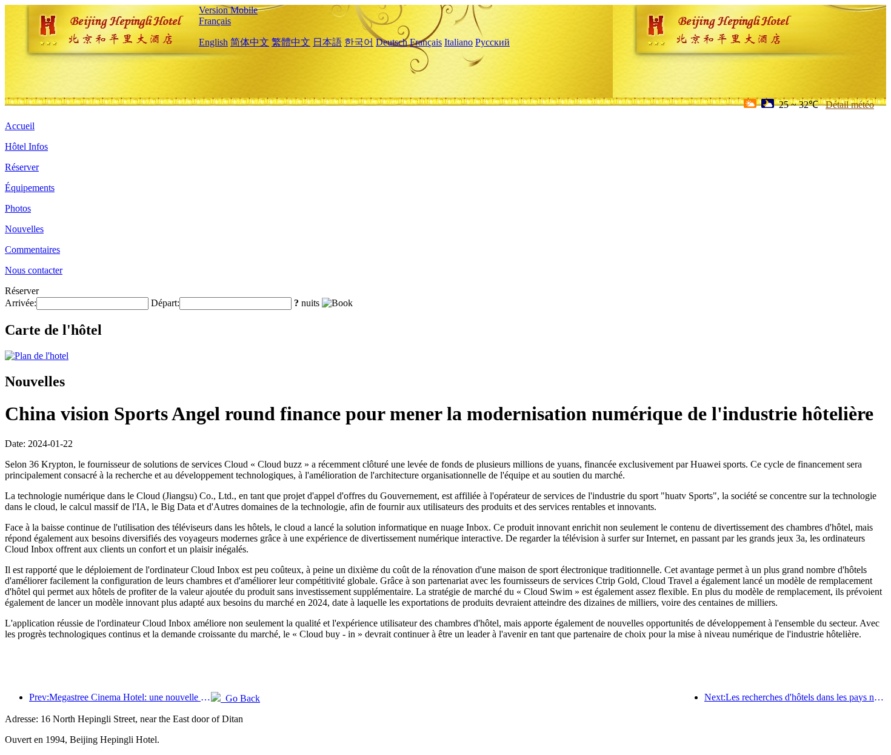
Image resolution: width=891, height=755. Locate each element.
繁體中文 (291, 42)
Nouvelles (24, 229)
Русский (492, 42)
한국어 (358, 42)
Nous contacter (33, 270)
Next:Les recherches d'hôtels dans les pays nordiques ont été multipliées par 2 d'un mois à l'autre (795, 697)
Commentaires (32, 249)
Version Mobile (228, 10)
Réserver (22, 167)
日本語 (327, 42)
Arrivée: (20, 303)
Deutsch (391, 42)
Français (215, 21)
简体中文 (249, 42)
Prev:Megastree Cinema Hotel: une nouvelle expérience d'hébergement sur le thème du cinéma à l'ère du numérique (120, 697)
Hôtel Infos (26, 146)
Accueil (20, 126)
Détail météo (850, 104)
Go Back (240, 698)
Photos (18, 208)
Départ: (165, 303)
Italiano (458, 42)
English (213, 42)
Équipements (30, 188)
